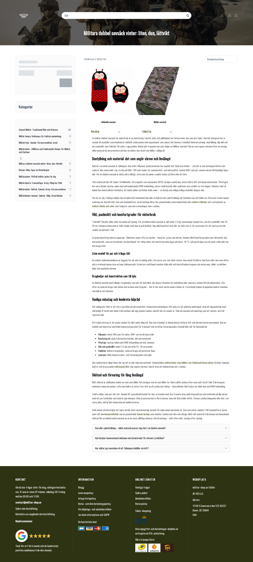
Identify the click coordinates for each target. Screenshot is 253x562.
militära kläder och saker (103, 206)
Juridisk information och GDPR (93, 515)
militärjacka (119, 366)
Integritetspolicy (87, 498)
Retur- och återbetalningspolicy (94, 504)
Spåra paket (141, 493)
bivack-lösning (143, 414)
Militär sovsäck (160, 122)
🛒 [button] (119, 131)
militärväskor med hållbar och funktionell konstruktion (189, 362)
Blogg (81, 487)
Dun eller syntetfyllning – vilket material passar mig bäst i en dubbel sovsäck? (130, 428)
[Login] (222, 15)
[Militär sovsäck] (160, 91)
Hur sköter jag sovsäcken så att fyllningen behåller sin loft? (122, 448)
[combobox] (124, 15)
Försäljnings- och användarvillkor (95, 509)
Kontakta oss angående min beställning (35, 514)
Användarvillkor (143, 498)
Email (235, 4)
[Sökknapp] (188, 15)
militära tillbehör (199, 202)
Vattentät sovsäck (108, 122)
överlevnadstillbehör (110, 414)
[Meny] (236, 15)
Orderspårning (221, 4)
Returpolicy (141, 504)
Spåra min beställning (26, 508)
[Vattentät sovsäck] (108, 91)
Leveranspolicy (85, 493)
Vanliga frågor (142, 487)
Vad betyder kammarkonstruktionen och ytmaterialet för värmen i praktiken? (129, 438)
